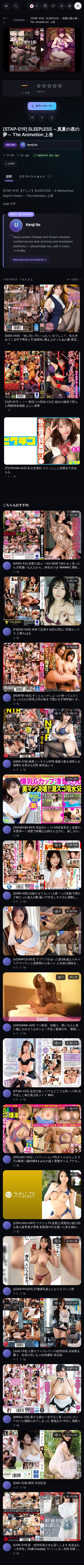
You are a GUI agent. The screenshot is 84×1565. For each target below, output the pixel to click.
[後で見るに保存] (74, 514)
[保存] (51, 120)
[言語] (32, 6)
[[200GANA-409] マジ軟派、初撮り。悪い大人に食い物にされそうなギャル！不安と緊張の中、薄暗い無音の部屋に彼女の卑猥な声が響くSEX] (41, 993)
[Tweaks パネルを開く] (67, 6)
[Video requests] (43, 6)
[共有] (31, 120)
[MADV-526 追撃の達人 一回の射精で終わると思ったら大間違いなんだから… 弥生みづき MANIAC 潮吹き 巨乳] (41, 540)
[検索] (16, 6)
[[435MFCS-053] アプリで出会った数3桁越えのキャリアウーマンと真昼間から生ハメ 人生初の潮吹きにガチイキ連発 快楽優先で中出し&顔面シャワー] (41, 928)
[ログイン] (76, 6)
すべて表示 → (72, 282)
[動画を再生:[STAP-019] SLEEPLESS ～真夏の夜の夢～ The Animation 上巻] (41, 52)
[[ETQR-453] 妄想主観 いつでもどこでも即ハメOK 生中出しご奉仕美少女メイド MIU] (41, 1058)
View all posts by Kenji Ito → (30, 262)
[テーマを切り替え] (59, 6)
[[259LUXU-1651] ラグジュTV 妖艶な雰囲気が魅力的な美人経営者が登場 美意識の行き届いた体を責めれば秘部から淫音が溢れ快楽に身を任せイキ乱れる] (41, 1187)
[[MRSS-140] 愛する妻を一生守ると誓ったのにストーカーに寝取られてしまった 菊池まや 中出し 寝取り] (41, 1377)
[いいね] (41, 120)
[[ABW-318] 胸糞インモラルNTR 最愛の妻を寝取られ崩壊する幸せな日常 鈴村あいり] (41, 734)
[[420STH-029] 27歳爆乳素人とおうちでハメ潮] (41, 1250)
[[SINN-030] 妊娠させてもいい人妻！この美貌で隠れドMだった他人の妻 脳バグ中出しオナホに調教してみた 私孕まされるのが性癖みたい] (41, 864)
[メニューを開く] (6, 6)
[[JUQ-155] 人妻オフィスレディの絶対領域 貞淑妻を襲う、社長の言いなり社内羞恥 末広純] (41, 1312)
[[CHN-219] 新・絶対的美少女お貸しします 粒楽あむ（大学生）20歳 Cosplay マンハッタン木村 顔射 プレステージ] (41, 1503)
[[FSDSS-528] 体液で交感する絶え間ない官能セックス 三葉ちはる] (41, 605)
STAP (11, 166)
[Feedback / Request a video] (51, 6)
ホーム (4, 22)
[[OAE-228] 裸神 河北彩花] (41, 1440)
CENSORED (18, 22)
